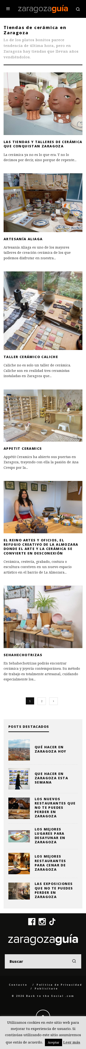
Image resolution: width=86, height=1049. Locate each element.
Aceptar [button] (53, 1042)
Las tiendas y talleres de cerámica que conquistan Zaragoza (43, 144)
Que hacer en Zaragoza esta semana (51, 777)
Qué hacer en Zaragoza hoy (50, 749)
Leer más (71, 1042)
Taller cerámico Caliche (31, 357)
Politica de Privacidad (59, 984)
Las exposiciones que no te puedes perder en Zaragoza (54, 890)
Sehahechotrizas (23, 655)
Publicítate (46, 988)
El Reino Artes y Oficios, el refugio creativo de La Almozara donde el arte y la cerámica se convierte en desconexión (41, 546)
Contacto (18, 984)
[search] (74, 961)
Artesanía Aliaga (23, 239)
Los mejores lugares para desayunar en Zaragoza (50, 835)
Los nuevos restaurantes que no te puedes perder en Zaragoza (55, 808)
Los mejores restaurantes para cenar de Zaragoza (50, 863)
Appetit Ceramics (23, 448)
